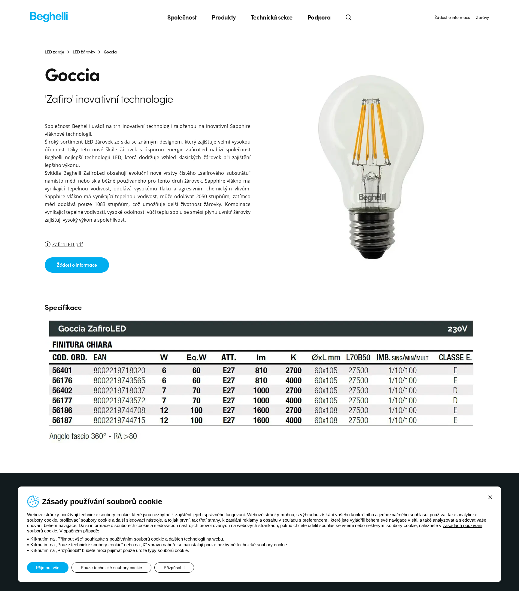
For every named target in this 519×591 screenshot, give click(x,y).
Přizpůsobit (174, 567)
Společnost (182, 17)
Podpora (319, 17)
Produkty (224, 17)
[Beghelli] (49, 16)
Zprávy (482, 17)
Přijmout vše (47, 567)
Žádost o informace (452, 17)
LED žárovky (84, 51)
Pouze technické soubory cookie (111, 567)
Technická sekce (272, 17)
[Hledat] (349, 17)
